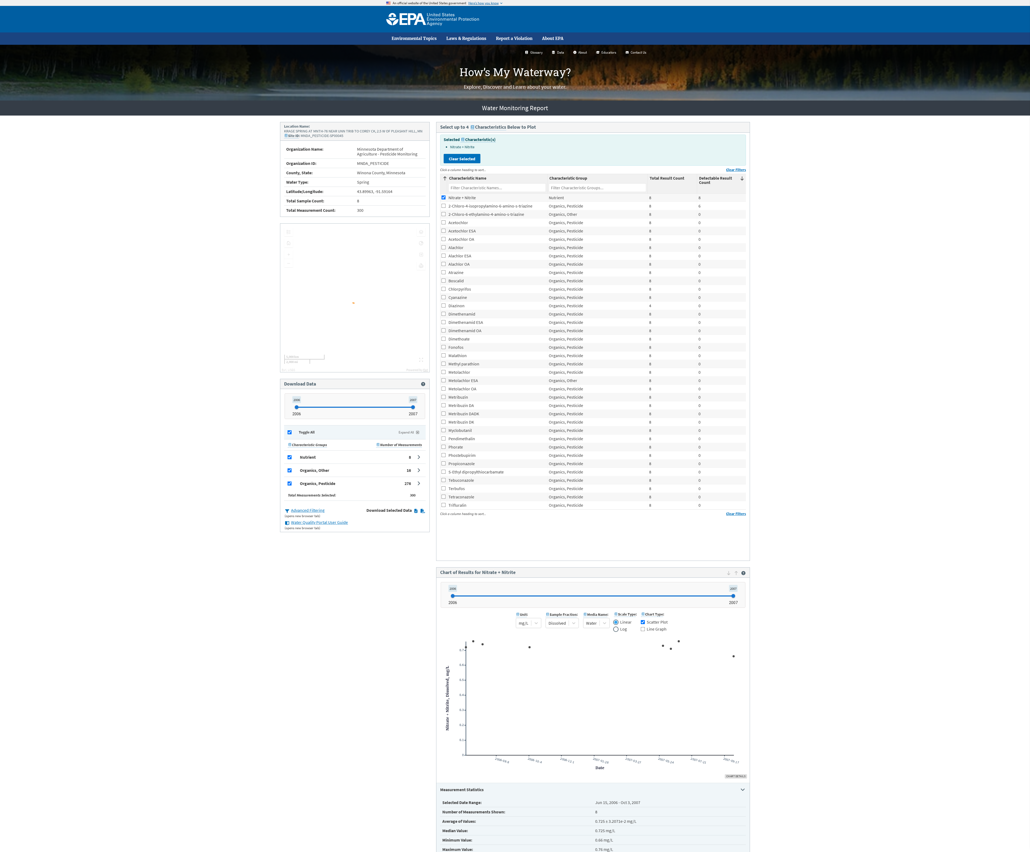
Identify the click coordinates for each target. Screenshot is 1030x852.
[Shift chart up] (736, 573)
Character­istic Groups (309, 444)
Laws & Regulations (466, 38)
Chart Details (736, 776)
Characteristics (490, 127)
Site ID (293, 135)
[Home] (432, 19)
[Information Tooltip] (423, 384)
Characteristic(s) (480, 139)
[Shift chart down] (728, 573)
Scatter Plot (657, 622)
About (582, 52)
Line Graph (657, 629)
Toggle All (307, 432)
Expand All (406, 432)
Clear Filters (736, 170)
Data (560, 52)
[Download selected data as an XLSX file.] (415, 510)
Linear (625, 622)
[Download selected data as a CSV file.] (422, 510)
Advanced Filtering (308, 510)
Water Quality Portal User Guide (319, 522)
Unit (523, 614)
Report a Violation (514, 38)
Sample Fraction (563, 614)
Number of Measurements (401, 444)
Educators (608, 52)
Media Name (597, 614)
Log (623, 629)
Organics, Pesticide (317, 483)
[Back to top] (1015, 837)
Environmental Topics (414, 38)
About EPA (553, 38)
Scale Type (627, 614)
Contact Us (638, 52)
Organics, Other (314, 470)
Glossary (536, 52)
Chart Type (654, 614)
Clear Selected (462, 158)
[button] (355, 457)
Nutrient (308, 457)
